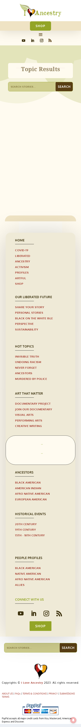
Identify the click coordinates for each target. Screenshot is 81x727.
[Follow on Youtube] (23, 40)
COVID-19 (21, 250)
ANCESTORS (23, 373)
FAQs (18, 693)
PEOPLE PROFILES (28, 558)
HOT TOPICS (24, 346)
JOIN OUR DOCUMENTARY (33, 409)
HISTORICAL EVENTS (46, 179)
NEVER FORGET (26, 367)
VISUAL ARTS (24, 415)
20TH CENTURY (26, 524)
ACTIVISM (22, 267)
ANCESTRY (22, 261)
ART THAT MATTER (29, 393)
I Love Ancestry (31, 682)
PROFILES (22, 272)
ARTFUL (20, 278)
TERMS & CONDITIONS (35, 693)
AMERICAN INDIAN (28, 488)
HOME (19, 240)
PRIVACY (53, 693)
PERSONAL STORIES (29, 312)
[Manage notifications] (73, 720)
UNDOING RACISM (28, 362)
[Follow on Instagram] (41, 40)
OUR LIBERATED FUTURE (33, 297)
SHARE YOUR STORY (29, 307)
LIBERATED (22, 256)
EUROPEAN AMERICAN (31, 499)
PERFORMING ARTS (28, 420)
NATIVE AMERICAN (28, 573)
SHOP (40, 26)
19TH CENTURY (21, 179)
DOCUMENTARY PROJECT (33, 403)
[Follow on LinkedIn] (32, 40)
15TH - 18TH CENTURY (30, 535)
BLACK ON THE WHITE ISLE (34, 318)
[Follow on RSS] (50, 40)
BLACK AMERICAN (27, 482)
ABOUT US (7, 693)
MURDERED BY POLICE (31, 379)
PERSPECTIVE (24, 324)
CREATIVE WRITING (28, 426)
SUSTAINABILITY (26, 329)
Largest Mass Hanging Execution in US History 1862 (39, 173)
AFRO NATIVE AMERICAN (32, 493)
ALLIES (19, 585)
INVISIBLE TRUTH (27, 356)
